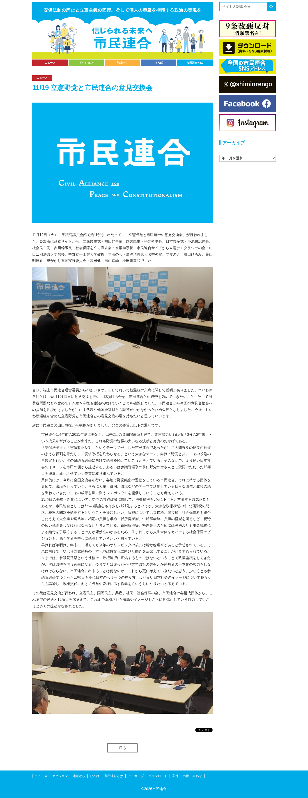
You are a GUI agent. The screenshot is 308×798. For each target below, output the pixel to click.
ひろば (159, 62)
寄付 (175, 776)
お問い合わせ (192, 776)
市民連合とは (195, 62)
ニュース (50, 62)
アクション (86, 62)
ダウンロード (157, 776)
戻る (122, 748)
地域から (122, 62)
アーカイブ (136, 776)
